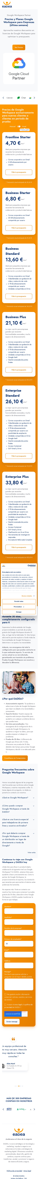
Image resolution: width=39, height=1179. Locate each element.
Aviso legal (27, 1171)
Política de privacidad (14, 1171)
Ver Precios (19, 47)
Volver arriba (31, 852)
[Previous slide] (3, 98)
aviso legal (18, 1004)
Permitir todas (18, 601)
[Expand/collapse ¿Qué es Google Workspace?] (33, 798)
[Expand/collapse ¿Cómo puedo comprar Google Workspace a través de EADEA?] (33, 806)
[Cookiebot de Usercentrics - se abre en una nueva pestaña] (28, 566)
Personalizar (18, 606)
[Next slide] (34, 98)
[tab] (15, 1086)
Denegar (18, 612)
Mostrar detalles (27, 596)
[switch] (18, 126)
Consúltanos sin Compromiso (14, 758)
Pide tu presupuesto (19, 172)
